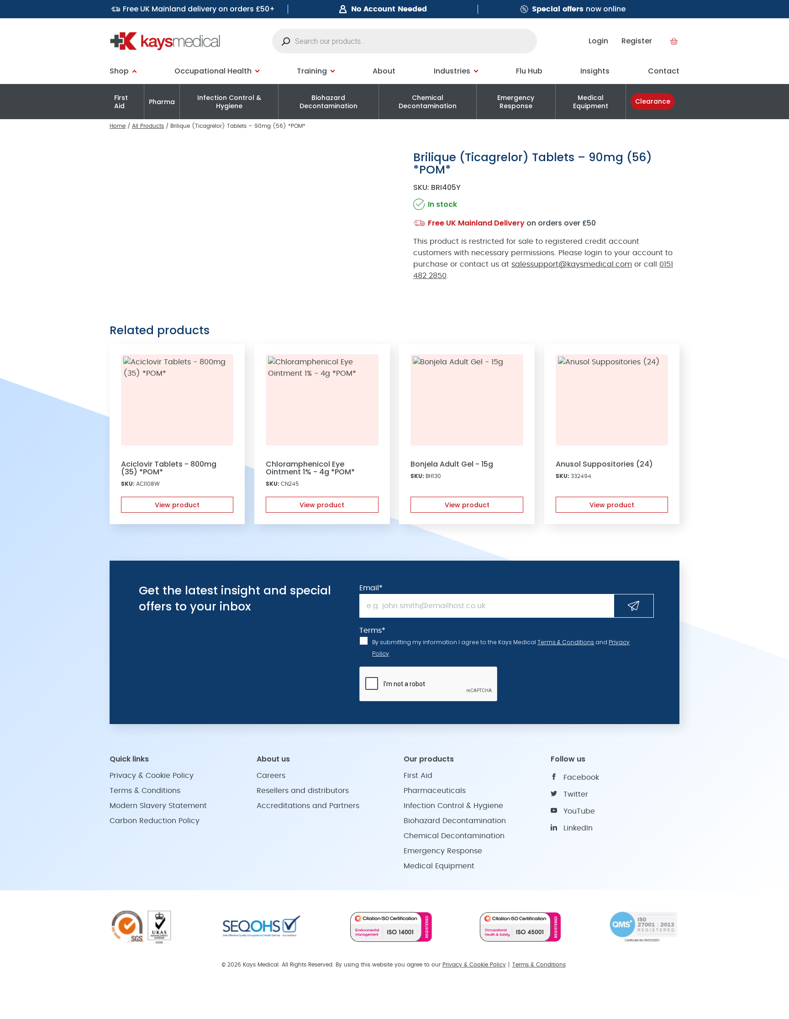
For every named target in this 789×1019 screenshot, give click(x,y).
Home (118, 126)
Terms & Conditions (565, 642)
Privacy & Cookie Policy (152, 775)
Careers (271, 775)
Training (312, 71)
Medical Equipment (590, 101)
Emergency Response (515, 101)
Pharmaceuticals (435, 790)
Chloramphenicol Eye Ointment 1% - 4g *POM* (310, 468)
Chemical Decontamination (428, 101)
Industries (452, 71)
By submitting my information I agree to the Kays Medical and (501, 647)
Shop (119, 71)
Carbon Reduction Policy (155, 821)
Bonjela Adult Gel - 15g (451, 464)
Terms (372, 630)
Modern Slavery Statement (158, 805)
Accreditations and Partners (308, 805)
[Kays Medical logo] (165, 41)
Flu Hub (529, 71)
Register (636, 41)
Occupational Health (213, 71)
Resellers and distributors (303, 790)
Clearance (652, 101)
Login (598, 41)
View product (177, 505)
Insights (595, 71)
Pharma (162, 101)
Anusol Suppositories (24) (604, 464)
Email (371, 588)
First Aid (121, 101)
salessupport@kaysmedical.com (571, 264)
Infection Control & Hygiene (229, 101)
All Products (148, 126)
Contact (663, 71)
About (384, 71)
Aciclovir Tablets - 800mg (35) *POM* (168, 468)
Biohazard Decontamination (329, 101)
